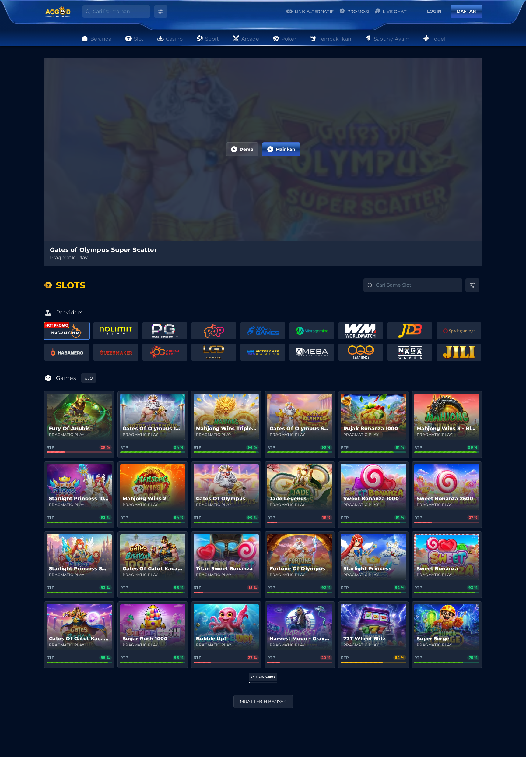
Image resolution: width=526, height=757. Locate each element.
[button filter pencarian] (160, 11)
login (434, 11)
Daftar (466, 11)
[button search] (83, 13)
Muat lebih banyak (263, 701)
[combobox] (121, 11)
